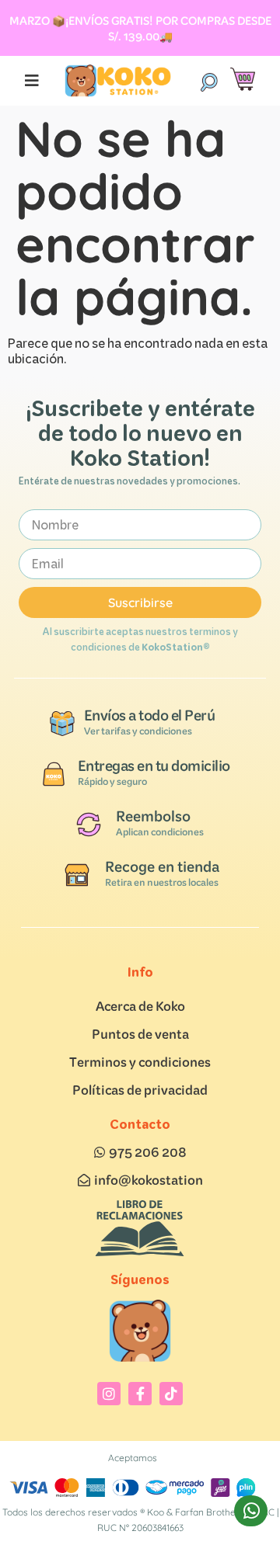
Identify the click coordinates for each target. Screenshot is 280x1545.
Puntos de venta (140, 1034)
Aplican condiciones (160, 831)
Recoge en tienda (162, 866)
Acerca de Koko (140, 1006)
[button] (208, 80)
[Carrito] (242, 80)
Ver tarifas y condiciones (138, 731)
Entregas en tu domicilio (154, 765)
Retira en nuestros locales (162, 882)
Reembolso (153, 816)
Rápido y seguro (112, 781)
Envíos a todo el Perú (149, 715)
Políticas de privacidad (140, 1090)
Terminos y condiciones (140, 1062)
